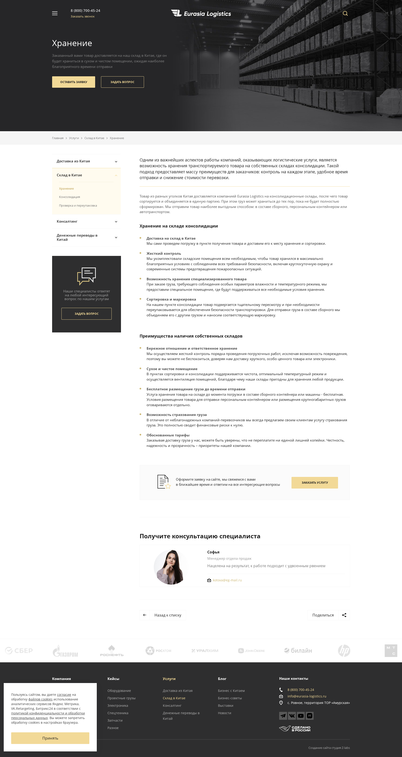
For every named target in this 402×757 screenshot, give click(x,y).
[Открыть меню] (54, 13)
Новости (224, 713)
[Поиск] (345, 13)
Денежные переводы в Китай (77, 237)
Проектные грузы (121, 698)
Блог (222, 678)
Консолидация (69, 197)
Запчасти (115, 720)
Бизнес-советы (230, 698)
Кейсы (113, 678)
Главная (58, 138)
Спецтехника (117, 713)
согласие (64, 694)
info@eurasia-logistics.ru (307, 696)
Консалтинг (67, 221)
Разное (113, 728)
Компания (61, 678)
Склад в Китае (94, 138)
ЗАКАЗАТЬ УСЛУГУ (315, 483)
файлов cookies (40, 699)
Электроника (117, 705)
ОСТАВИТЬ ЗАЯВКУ (73, 82)
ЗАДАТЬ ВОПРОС (122, 82)
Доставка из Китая (73, 161)
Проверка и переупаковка (78, 205)
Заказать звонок (83, 16)
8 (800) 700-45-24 (85, 10)
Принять (50, 738)
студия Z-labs (341, 748)
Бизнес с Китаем (231, 690)
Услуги (74, 138)
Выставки (225, 705)
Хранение (66, 188)
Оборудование (119, 690)
